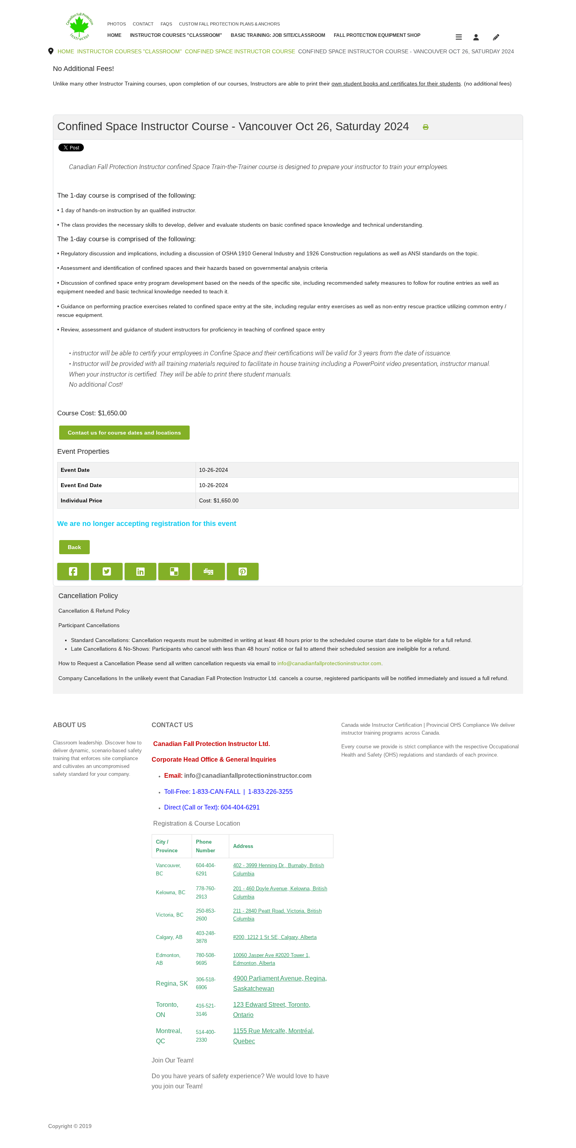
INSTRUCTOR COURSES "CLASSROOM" (176, 35)
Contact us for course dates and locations (124, 432)
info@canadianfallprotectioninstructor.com (329, 663)
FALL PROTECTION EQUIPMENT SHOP (377, 35)
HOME (114, 35)
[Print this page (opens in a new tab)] (425, 127)
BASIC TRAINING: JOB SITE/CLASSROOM (278, 35)
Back (74, 547)
